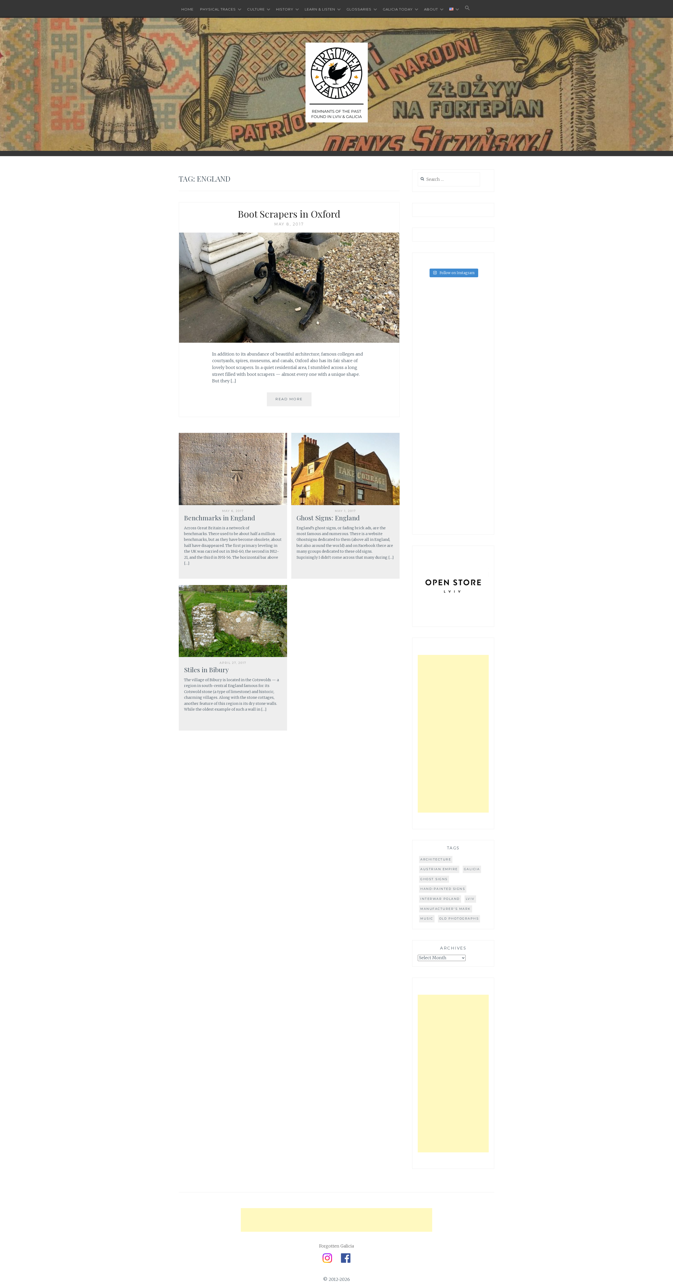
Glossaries (358, 9)
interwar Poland (440, 899)
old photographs (459, 918)
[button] (467, 8)
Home (187, 9)
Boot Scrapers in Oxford (289, 213)
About (431, 9)
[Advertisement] (453, 734)
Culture (256, 9)
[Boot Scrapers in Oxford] (289, 341)
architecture (435, 859)
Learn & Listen (320, 9)
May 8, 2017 (289, 224)
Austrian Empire (439, 869)
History (284, 9)
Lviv (470, 899)
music (426, 918)
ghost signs (434, 879)
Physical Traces (218, 9)
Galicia (472, 869)
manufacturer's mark (445, 909)
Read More (289, 399)
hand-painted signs (442, 889)
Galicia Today (398, 9)
